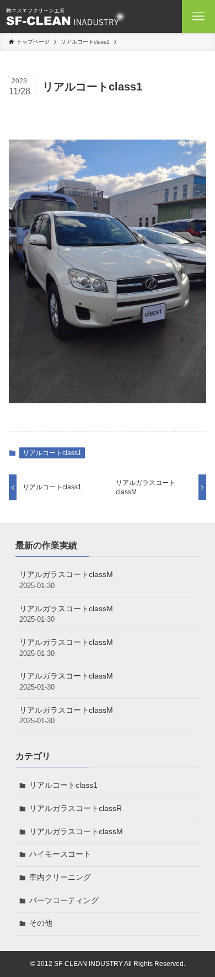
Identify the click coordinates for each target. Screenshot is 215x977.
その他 (40, 923)
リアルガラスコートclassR (75, 808)
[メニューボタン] (198, 16)
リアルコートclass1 (52, 453)
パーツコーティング (64, 900)
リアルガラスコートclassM (66, 580)
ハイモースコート (60, 854)
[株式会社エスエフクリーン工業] (66, 16)
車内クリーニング (60, 877)
